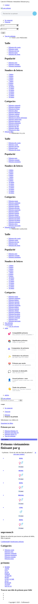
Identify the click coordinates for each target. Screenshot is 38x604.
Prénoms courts (13, 49)
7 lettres (11, 81)
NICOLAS (8, 586)
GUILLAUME (9, 579)
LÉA (6, 570)
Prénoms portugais (14, 222)
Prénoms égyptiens (14, 220)
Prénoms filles (9, 132)
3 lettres (11, 74)
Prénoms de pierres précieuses (18, 118)
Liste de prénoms (14, 326)
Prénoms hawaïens (14, 218)
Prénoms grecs (13, 224)
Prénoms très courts (15, 47)
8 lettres (11, 83)
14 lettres (11, 93)
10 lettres (11, 86)
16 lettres (11, 97)
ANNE (7, 569)
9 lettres (11, 85)
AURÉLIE (8, 576)
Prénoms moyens (14, 51)
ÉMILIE (7, 574)
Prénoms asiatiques (14, 203)
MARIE (7, 567)
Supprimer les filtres (7, 423)
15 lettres (11, 95)
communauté (9, 324)
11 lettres (11, 88)
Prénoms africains (14, 208)
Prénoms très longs (14, 54)
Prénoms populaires (15, 66)
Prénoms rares (13, 62)
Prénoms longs (13, 52)
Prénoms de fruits (14, 116)
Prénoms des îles (14, 126)
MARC (7, 577)
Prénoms (7, 415)
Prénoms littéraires (14, 112)
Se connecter (9, 20)
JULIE (7, 572)
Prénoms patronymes (15, 119)
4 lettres (11, 76)
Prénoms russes (13, 201)
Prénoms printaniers (15, 123)
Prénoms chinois (14, 215)
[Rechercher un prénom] (35, 13)
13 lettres (11, 92)
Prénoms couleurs (14, 114)
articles (7, 395)
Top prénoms (9, 323)
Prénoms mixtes (11, 434)
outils (6, 328)
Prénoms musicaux (14, 121)
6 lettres (11, 79)
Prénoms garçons (10, 227)
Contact (7, 5)
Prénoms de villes (14, 130)
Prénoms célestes (14, 128)
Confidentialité (5, 541)
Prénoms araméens (14, 217)
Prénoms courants (14, 64)
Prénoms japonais (14, 206)
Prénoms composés (14, 105)
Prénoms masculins (12, 432)
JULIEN (7, 584)
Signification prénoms (17, 541)
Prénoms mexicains (14, 225)
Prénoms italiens (14, 204)
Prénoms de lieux (14, 125)
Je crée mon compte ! (24, 453)
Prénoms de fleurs (14, 109)
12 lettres (11, 90)
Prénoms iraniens (14, 213)
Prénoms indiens (14, 211)
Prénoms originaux (14, 107)
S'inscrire (7, 22)
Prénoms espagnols (14, 210)
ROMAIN (8, 583)
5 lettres (11, 78)
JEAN (7, 581)
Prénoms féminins (11, 431)
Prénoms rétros (13, 111)
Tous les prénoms (10, 36)
